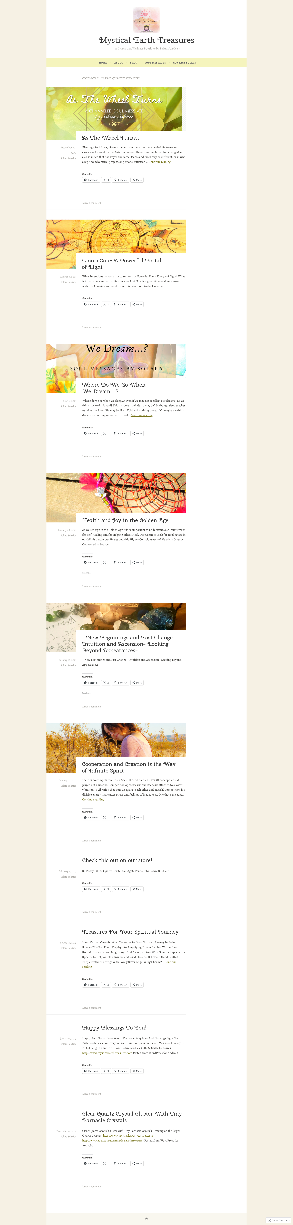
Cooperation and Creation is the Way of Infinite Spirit (129, 767)
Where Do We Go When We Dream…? (113, 388)
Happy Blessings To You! (114, 1027)
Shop (133, 62)
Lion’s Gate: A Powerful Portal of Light (121, 264)
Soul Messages (155, 62)
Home (103, 62)
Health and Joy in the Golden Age (125, 520)
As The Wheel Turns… (111, 137)
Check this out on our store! (117, 860)
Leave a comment (91, 203)
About (118, 62)
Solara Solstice (68, 158)
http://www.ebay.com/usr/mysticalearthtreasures (113, 1140)
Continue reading (160, 162)
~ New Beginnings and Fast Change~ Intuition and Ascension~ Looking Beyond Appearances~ (128, 644)
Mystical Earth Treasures (146, 40)
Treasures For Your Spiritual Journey (130, 931)
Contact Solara (184, 62)
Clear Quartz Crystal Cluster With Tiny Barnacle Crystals (132, 1117)
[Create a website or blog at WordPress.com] (146, 1219)
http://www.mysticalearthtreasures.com (107, 1053)
